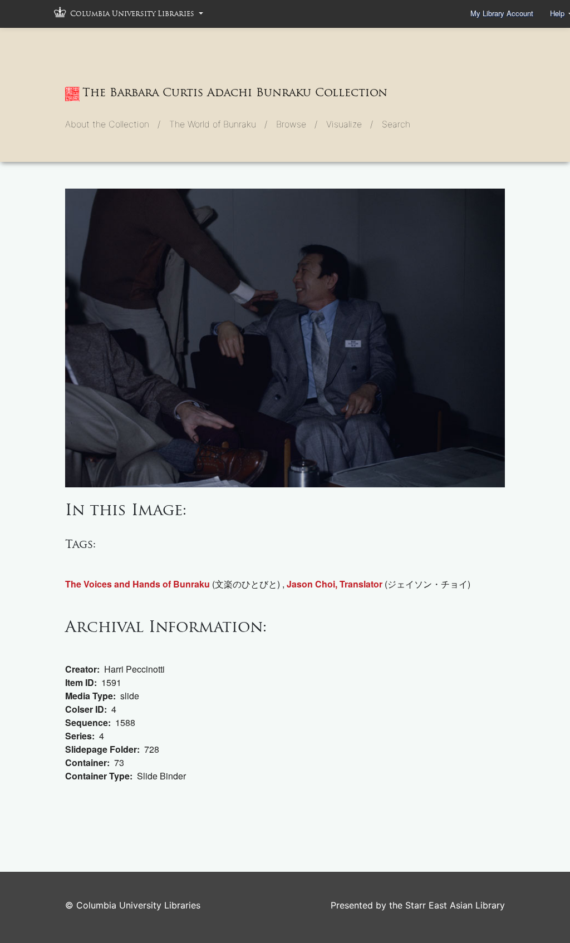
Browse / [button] (296, 124)
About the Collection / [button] (112, 124)
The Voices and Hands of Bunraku (137, 583)
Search (396, 124)
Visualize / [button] (349, 124)
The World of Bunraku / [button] (218, 124)
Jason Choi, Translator (334, 583)
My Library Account (501, 13)
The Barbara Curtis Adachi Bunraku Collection (234, 92)
